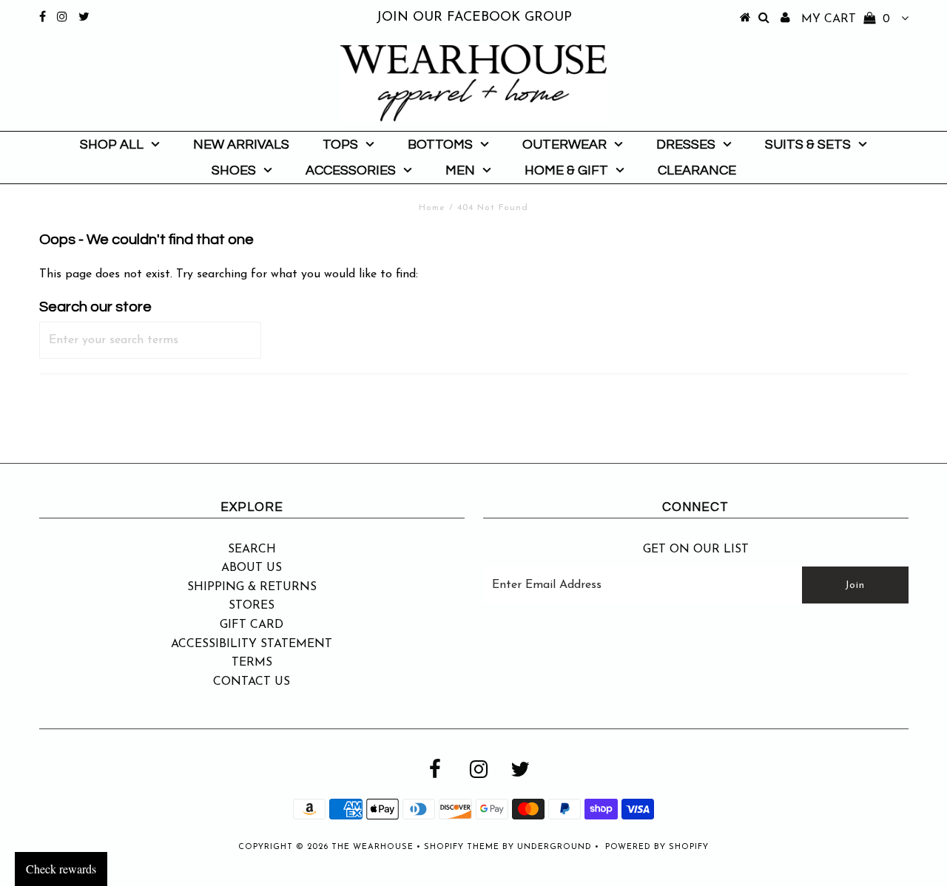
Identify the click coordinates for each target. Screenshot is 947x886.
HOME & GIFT (566, 170)
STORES (251, 606)
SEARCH (252, 549)
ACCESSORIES (351, 170)
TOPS (340, 145)
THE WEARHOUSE (372, 847)
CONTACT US (251, 682)
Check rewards (61, 868)
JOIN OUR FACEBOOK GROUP (474, 17)
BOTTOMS (440, 145)
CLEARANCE (697, 170)
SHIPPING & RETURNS (252, 587)
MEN (460, 170)
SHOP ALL (112, 145)
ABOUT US (251, 568)
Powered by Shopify (657, 847)
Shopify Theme (461, 847)
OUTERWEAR (564, 145)
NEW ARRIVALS (241, 145)
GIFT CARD (251, 625)
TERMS (252, 663)
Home (432, 207)
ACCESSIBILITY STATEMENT (251, 644)
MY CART (845, 19)
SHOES (234, 170)
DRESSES (685, 145)
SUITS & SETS (808, 145)
